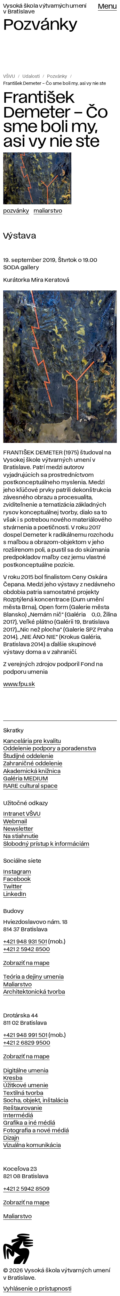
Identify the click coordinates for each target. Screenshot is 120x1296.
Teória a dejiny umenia (33, 977)
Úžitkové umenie (25, 1085)
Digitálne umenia (25, 1070)
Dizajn (11, 1138)
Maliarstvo (48, 211)
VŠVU (9, 76)
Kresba (12, 1078)
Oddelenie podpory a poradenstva (49, 748)
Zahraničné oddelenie (32, 763)
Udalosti (31, 76)
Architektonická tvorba (34, 992)
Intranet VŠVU (22, 814)
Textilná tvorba (23, 1093)
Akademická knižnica (31, 771)
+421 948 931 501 (25, 941)
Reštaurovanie (22, 1108)
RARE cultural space (30, 786)
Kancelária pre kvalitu (32, 741)
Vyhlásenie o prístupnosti (37, 1289)
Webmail (15, 821)
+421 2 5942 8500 (26, 949)
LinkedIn (14, 894)
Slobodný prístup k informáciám (46, 844)
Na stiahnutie (20, 836)
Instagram (17, 872)
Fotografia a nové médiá (36, 1130)
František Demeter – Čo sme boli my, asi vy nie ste (54, 84)
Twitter (12, 886)
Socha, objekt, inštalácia (35, 1100)
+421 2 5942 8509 (26, 1189)
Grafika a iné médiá (29, 1123)
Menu (107, 7)
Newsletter (18, 829)
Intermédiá (18, 1115)
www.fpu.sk (19, 684)
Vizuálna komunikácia (32, 1145)
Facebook (17, 879)
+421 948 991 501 (25, 1035)
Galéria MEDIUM (25, 778)
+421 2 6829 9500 (26, 1043)
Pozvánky (57, 76)
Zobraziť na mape (26, 963)
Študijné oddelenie (28, 756)
